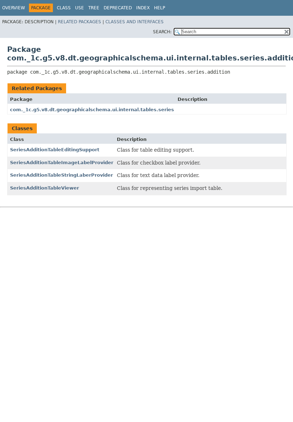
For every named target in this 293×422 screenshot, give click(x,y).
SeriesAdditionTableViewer (44, 188)
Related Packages (79, 21)
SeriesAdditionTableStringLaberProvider (61, 175)
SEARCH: (162, 31)
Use (79, 7)
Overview (13, 7)
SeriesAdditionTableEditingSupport (54, 149)
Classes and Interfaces (134, 21)
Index (143, 7)
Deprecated (118, 7)
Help (159, 7)
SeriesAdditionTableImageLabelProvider (61, 162)
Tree (93, 7)
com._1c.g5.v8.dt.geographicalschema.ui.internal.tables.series (92, 109)
